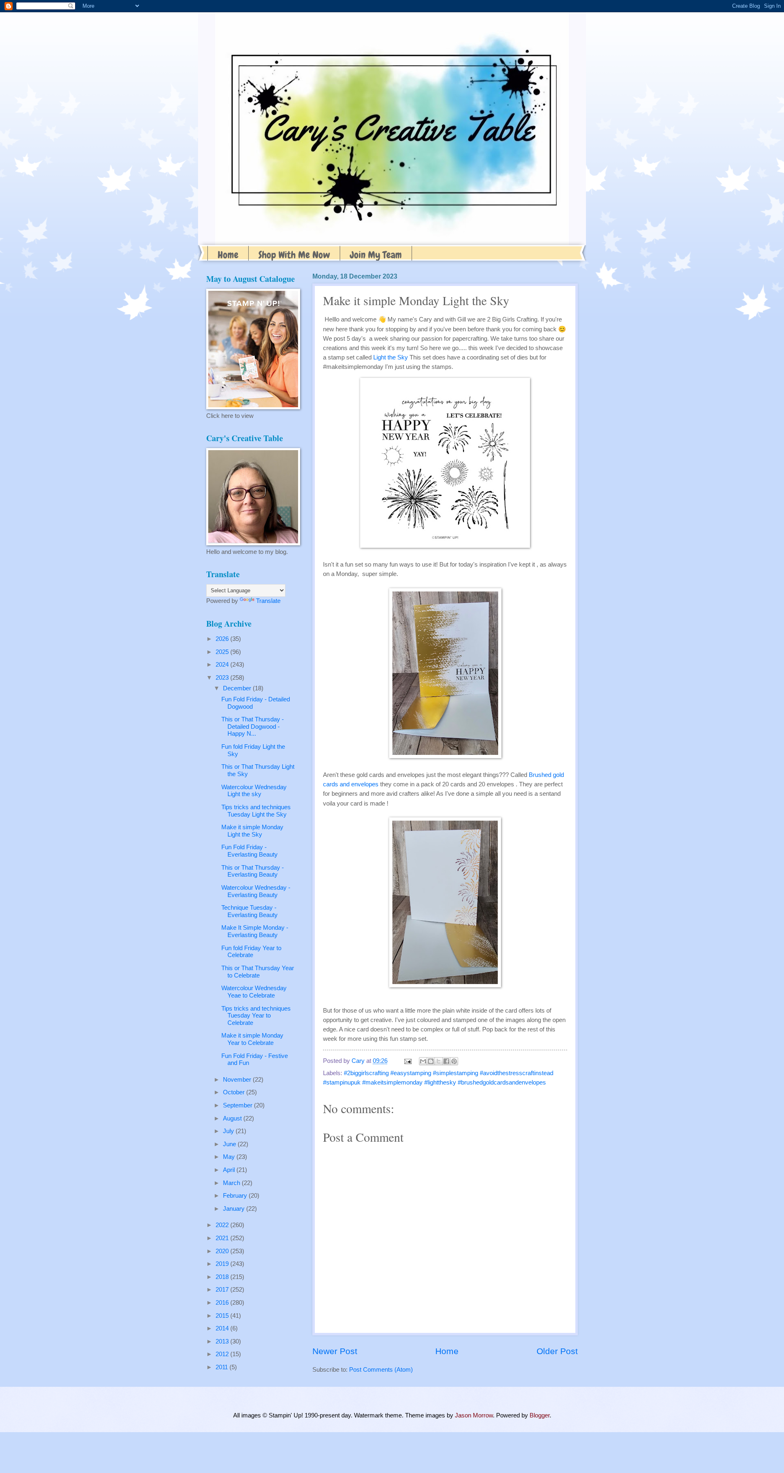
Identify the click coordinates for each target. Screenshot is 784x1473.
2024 (223, 664)
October (234, 1092)
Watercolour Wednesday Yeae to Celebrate (254, 992)
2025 (223, 652)
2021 (223, 1238)
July (229, 1131)
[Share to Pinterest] (454, 1061)
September (238, 1105)
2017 (223, 1289)
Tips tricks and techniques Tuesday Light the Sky (256, 811)
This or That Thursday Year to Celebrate (257, 972)
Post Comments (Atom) (381, 1369)
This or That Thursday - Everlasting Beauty (252, 871)
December (238, 688)
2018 (223, 1277)
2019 (223, 1264)
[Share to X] (438, 1061)
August (233, 1118)
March (232, 1183)
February (236, 1195)
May (229, 1157)
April (229, 1170)
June (230, 1144)
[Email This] (423, 1061)
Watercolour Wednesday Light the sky (254, 791)
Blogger (540, 1415)
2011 (222, 1367)
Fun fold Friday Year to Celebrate (251, 952)
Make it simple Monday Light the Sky (252, 831)
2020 (223, 1251)
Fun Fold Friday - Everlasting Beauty (249, 851)
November (238, 1079)
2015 (223, 1315)
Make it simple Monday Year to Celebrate (252, 1039)
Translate (268, 601)
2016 (223, 1302)
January (234, 1208)
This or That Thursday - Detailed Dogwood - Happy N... (252, 726)
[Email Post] (407, 1061)
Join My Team (376, 254)
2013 (223, 1341)
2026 (223, 639)
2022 (223, 1225)
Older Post (557, 1351)
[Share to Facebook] (446, 1061)
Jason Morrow (474, 1415)
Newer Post (334, 1351)
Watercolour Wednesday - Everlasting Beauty (255, 891)
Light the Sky (390, 357)
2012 (223, 1354)
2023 (223, 677)
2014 (223, 1328)
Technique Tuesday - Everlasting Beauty (249, 911)
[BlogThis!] (431, 1061)
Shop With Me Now (294, 254)
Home (228, 254)
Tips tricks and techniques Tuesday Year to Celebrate (256, 1015)
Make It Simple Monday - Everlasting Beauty (254, 931)
